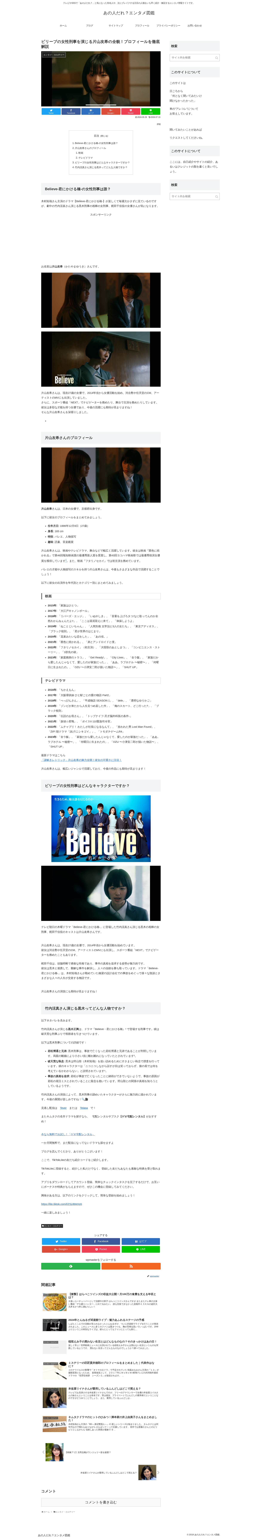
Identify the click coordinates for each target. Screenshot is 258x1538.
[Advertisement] (101, 238)
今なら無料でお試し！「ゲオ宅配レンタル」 (68, 1134)
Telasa (84, 1107)
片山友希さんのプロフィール (90, 148)
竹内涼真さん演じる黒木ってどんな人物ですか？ (101, 167)
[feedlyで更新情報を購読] (70, 1266)
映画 (80, 152)
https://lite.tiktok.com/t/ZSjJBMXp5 (61, 1204)
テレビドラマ (85, 157)
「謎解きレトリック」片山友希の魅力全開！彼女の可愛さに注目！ (81, 760)
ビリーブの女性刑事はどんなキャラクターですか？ (102, 162)
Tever (63, 1107)
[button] (217, 58)
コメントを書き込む (101, 1502)
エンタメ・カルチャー (53, 1226)
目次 (96, 135)
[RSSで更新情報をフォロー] (131, 1266)
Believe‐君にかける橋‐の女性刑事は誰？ (96, 143)
